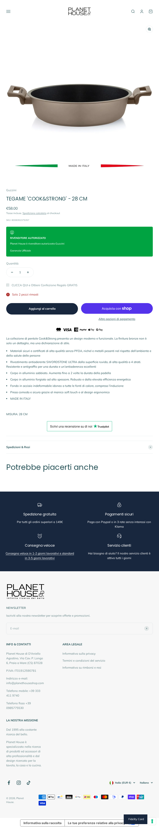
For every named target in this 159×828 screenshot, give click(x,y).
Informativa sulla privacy (79, 653)
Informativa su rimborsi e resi (81, 667)
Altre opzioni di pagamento (117, 319)
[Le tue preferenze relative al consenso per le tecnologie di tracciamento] (152, 821)
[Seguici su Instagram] (18, 782)
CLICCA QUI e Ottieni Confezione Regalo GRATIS (44, 285)
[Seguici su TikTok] (28, 782)
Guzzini (11, 190)
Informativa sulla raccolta (42, 823)
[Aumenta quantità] (28, 272)
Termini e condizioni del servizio (83, 660)
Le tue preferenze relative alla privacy (96, 823)
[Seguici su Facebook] (8, 782)
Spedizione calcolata (34, 213)
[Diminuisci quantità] (12, 272)
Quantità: (12, 263)
